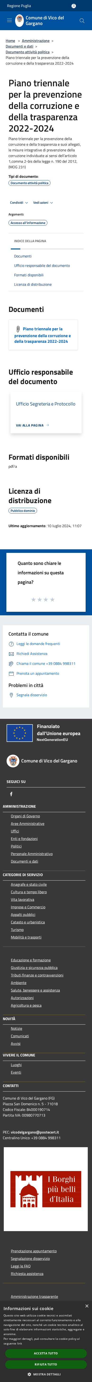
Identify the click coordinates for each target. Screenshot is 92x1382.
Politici (16, 846)
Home (10, 40)
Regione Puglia (19, 5)
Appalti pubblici (23, 914)
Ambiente (18, 982)
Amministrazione (36, 40)
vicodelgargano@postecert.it (35, 1132)
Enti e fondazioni (24, 838)
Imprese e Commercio (28, 907)
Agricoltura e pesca (26, 1005)
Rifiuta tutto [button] (46, 1364)
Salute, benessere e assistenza (35, 990)
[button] (46, 1374)
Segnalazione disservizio (30, 1258)
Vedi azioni (41, 202)
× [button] (86, 1306)
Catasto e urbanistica (28, 922)
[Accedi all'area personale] (73, 6)
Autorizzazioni (22, 998)
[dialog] (46, 1341)
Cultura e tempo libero (29, 892)
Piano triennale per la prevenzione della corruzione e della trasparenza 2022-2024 (42, 334)
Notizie (16, 1028)
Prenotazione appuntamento (34, 1251)
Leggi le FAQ (21, 1266)
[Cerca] (82, 21)
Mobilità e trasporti (26, 937)
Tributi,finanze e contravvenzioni (37, 975)
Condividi (17, 202)
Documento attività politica (28, 52)
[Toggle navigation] (9, 20)
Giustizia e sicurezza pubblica (34, 967)
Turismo (17, 929)
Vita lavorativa (22, 899)
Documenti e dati (19, 46)
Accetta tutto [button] (46, 1353)
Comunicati (20, 1036)
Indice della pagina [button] (30, 240)
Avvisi (16, 1043)
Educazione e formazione (31, 960)
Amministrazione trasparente (34, 1296)
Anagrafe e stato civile (29, 884)
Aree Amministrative (27, 823)
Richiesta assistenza (27, 1273)
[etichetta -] (53, 599)
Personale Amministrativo (32, 854)
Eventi (16, 1072)
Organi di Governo (25, 816)
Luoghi (16, 1065)
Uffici (15, 831)
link (19, 1343)
